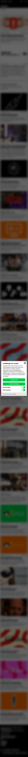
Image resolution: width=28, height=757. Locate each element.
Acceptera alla (14, 379)
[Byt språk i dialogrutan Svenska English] (25, 363)
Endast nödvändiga (14, 384)
